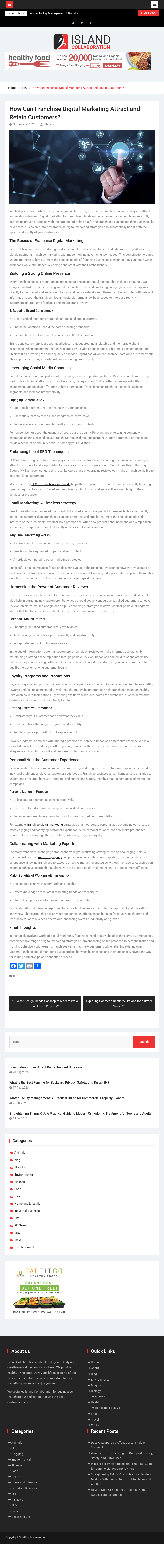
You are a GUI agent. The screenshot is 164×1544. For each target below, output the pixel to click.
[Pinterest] (82, 23)
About (95, 1368)
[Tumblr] (91, 23)
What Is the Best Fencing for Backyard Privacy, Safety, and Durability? (59, 1082)
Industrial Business (27, 1211)
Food (17, 1189)
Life (16, 1218)
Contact (96, 1425)
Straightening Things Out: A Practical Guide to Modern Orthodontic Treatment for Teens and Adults (80, 1113)
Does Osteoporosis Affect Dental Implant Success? (45, 1067)
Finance (19, 1182)
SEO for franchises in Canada (50, 484)
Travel (18, 1240)
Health (18, 1196)
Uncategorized (24, 1247)
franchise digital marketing (45, 824)
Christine (49, 124)
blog (17, 1160)
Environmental (24, 1174)
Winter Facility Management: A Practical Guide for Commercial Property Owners (66, 1098)
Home (95, 1362)
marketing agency (50, 857)
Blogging (20, 1167)
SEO (15, 976)
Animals (19, 1152)
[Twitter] (73, 23)
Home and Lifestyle (27, 1203)
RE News (20, 1225)
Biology (96, 1391)
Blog (94, 1374)
